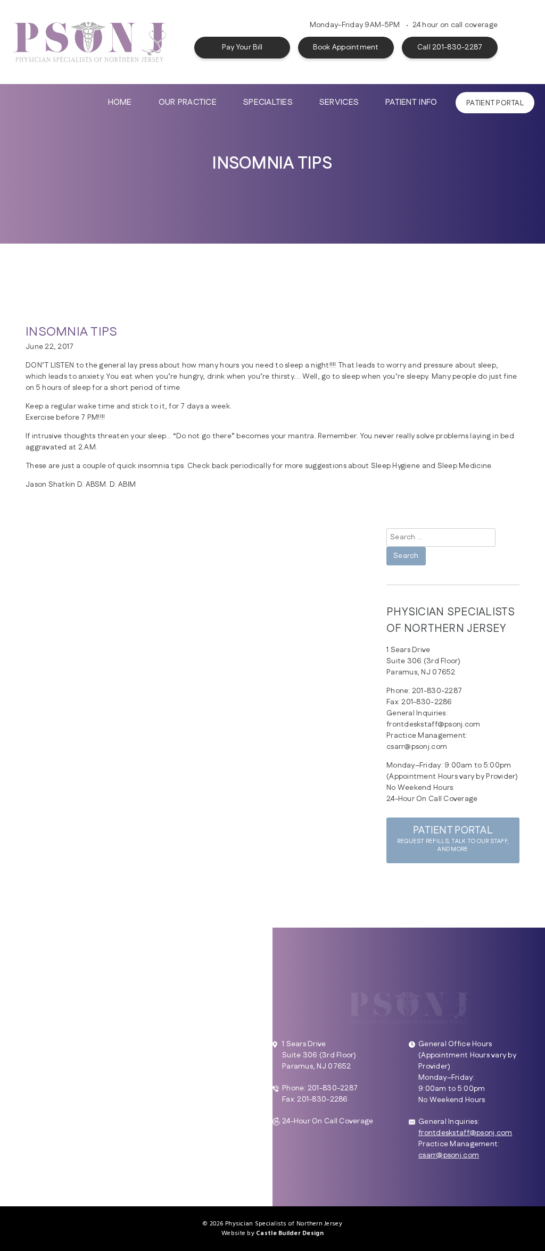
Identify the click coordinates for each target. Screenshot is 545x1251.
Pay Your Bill (242, 47)
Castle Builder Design (290, 1233)
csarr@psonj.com (448, 1155)
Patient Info (411, 102)
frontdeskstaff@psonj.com (465, 1133)
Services (339, 102)
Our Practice (188, 102)
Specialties (268, 102)
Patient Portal (495, 103)
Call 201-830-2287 (450, 47)
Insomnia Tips (72, 332)
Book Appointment (345, 47)
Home (120, 102)
